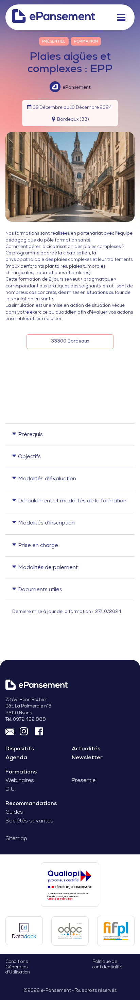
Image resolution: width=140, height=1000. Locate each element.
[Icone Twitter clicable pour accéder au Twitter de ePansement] (25, 730)
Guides (14, 812)
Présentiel (84, 780)
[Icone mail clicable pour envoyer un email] (9, 730)
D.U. (10, 789)
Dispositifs (19, 749)
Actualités (86, 749)
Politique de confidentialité (107, 964)
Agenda (16, 758)
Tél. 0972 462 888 (25, 719)
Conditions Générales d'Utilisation (17, 967)
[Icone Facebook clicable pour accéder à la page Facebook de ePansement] (39, 730)
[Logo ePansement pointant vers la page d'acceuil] (53, 17)
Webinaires (19, 780)
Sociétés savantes (29, 821)
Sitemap (16, 838)
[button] (121, 17)
